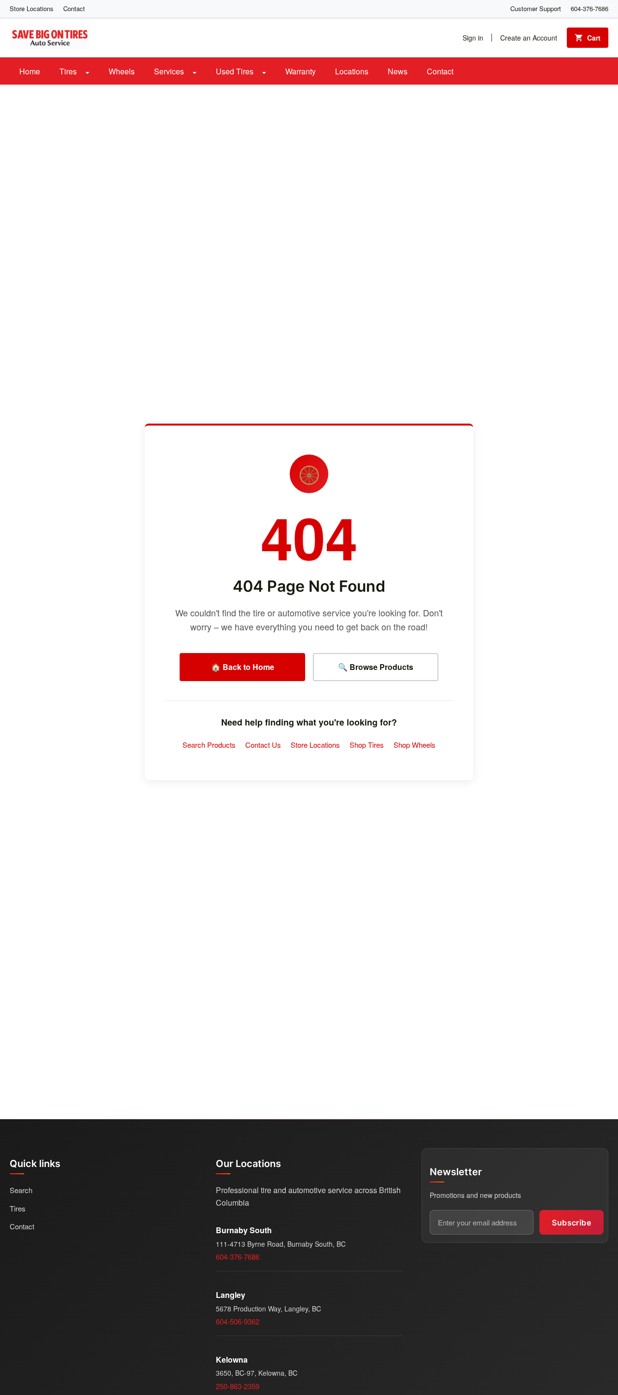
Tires (69, 71)
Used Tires (235, 71)
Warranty (300, 71)
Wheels (122, 71)
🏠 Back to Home (242, 666)
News (397, 71)
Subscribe (571, 1222)
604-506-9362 (237, 1321)
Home (29, 71)
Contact (74, 8)
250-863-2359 (237, 1386)
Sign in (473, 38)
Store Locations (32, 8)
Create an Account (528, 38)
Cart (594, 38)
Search (21, 1190)
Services (170, 71)
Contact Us (263, 745)
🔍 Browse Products (375, 666)
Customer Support (535, 8)
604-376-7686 (589, 8)
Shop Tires (367, 745)
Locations (351, 71)
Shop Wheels (414, 745)
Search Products (209, 745)
